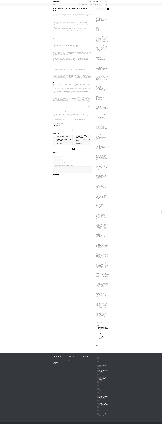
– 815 (97, 13)
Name (65, 156)
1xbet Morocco (98, 57)
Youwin (97, 318)
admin (65, 123)
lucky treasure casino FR (99, 200)
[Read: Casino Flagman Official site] (98, 366)
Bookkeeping (98, 100)
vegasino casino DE (99, 301)
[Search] (102, 1)
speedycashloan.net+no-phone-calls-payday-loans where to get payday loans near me (102, 274)
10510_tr (97, 27)
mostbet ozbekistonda (99, 223)
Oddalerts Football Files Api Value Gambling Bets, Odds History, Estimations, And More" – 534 (101, 233)
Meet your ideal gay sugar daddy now (103, 330)
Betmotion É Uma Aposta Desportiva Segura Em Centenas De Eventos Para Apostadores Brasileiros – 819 (102, 89)
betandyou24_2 (98, 87)
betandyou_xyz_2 (98, 86)
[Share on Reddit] (88, 130)
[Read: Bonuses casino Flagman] (98, 368)
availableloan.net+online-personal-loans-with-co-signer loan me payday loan (102, 71)
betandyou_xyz (98, 85)
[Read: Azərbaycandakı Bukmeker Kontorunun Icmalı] (98, 407)
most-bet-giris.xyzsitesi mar (100, 210)
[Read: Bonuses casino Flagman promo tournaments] (98, 389)
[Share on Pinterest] (82, 130)
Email (64, 159)
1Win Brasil (97, 40)
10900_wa (97, 30)
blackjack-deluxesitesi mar (100, 97)
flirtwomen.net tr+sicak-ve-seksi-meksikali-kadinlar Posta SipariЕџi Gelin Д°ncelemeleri (102, 158)
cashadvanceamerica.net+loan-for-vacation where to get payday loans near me (101, 119)
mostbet (80, 85)
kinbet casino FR (98, 194)
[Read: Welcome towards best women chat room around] (96, 337)
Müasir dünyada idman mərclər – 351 (101, 229)
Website (65, 162)
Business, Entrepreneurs (100, 117)
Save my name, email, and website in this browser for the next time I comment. (64, 165)
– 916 (97, 15)
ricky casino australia (99, 259)
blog (96, 98)
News (97, 230)
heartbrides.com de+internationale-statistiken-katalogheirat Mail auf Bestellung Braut (101, 177)
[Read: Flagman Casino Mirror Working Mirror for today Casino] (98, 397)
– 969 (97, 16)
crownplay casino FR (99, 131)
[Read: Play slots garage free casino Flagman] (98, 371)
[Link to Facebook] (106, 1)
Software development (99, 272)
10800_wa (97, 29)
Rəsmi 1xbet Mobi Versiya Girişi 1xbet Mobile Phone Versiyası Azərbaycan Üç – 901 (102, 257)
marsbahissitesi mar (99, 205)
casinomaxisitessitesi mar (100, 126)
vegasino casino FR (99, 302)
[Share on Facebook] (56, 130)
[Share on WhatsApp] (76, 130)
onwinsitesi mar (98, 239)
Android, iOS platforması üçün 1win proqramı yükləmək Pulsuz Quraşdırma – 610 (102, 65)
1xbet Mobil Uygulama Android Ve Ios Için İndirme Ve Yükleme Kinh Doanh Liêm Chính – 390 (102, 55)
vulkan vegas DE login (99, 315)
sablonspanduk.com (56, 358)
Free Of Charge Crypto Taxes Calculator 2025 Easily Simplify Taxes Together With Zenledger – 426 (102, 167)
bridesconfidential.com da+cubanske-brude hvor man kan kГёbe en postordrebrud (102, 105)
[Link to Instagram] (105, 1)
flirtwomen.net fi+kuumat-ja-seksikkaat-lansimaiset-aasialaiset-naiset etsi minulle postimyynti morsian (102, 155)
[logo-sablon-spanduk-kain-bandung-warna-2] (56, 1)
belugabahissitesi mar (99, 84)
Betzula (97, 96)
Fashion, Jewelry (98, 148)
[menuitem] (90, 1)
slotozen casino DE (99, 269)
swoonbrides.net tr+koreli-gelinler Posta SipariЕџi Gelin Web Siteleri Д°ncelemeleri (101, 293)
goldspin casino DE (99, 174)
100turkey (97, 25)
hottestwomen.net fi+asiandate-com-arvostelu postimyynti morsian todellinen (102, 183)
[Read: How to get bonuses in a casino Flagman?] (98, 374)
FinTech (97, 149)
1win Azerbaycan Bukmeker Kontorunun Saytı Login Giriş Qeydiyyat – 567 (102, 36)
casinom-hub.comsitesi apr (100, 125)
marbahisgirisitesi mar (99, 204)
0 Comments (61, 123)
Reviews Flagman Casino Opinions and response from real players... (103, 378)
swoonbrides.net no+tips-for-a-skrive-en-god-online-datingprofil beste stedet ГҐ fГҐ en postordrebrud (102, 284)
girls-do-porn (98, 173)
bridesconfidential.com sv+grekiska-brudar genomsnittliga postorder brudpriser (101, 111)
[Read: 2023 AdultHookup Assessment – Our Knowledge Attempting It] (96, 340)
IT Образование (98, 189)
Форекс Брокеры (98, 321)
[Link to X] (108, 1)
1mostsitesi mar (98, 31)
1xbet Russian (98, 58)
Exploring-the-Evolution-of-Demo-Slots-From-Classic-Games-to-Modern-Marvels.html (102, 144)
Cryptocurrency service (99, 134)
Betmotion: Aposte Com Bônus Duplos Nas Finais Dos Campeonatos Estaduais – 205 (102, 93)
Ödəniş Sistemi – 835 (99, 235)
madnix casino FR (98, 203)
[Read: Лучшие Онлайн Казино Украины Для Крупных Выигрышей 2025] (98, 358)
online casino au (98, 238)
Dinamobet (97, 135)
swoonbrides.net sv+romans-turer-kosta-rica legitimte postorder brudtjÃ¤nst (101, 287)
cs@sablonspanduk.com (72, 361)
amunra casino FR (98, 62)
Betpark (97, 95)
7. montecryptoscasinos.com (100, 59)
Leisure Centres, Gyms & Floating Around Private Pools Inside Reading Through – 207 (101, 198)
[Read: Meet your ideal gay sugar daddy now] (96, 331)
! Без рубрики (98, 17)
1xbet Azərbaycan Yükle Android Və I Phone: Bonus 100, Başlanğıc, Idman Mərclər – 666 (101, 49)
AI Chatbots (98, 60)
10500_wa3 (97, 26)
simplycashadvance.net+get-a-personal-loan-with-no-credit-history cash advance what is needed (102, 263)
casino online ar (98, 124)
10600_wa (97, 28)
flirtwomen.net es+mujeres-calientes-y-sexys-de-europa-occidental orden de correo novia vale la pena (102, 152)
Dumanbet (97, 136)
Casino (97, 121)
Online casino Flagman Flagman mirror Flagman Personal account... (103, 362)
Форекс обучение (99, 322)
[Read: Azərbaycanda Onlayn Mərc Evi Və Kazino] (98, 410)
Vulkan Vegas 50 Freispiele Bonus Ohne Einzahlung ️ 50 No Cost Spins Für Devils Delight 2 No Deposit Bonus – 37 (102, 311)
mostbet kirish (98, 222)
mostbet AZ (60, 125)
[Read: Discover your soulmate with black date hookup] (96, 333)
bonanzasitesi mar (99, 99)
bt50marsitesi (98, 116)
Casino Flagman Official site (103, 365)
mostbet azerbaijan (99, 216)
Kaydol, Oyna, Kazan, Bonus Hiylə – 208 (102, 193)
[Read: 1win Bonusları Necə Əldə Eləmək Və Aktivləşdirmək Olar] (98, 414)
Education (97, 139)
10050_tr (97, 23)
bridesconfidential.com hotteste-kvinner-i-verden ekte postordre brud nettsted (102, 108)
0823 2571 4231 (70, 360)
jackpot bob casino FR (99, 190)
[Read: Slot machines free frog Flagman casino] (98, 385)
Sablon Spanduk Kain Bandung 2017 (60, 422)
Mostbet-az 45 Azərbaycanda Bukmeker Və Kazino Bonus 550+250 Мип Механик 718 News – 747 (102, 225)
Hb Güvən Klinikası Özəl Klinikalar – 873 (102, 175)
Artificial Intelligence (99, 67)
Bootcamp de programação (100, 101)
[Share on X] (63, 130)
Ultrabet (97, 298)
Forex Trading (98, 160)
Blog (54, 4)
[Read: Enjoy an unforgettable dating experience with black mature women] (96, 327)
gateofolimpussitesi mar (100, 169)
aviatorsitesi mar (98, 78)
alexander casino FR (99, 61)
